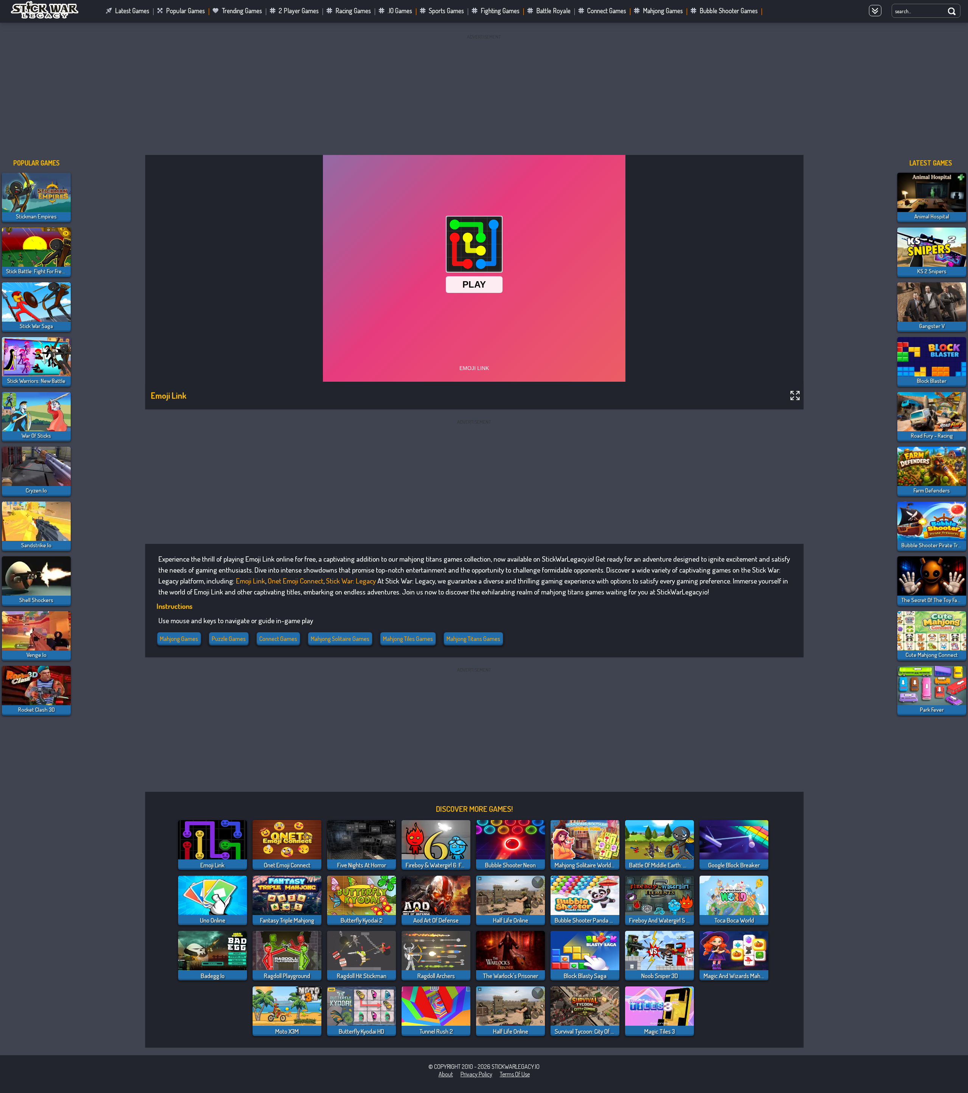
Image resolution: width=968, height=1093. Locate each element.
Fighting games (500, 10)
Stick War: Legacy (351, 580)
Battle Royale (553, 10)
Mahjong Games (663, 10)
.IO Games (400, 10)
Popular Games (185, 10)
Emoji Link (250, 580)
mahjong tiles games (408, 638)
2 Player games (299, 10)
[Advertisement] (484, 94)
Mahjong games (179, 638)
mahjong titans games (473, 638)
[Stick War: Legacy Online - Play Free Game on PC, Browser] (49, 16)
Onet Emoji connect (295, 580)
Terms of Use (515, 1074)
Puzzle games (229, 638)
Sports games (446, 10)
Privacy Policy (476, 1074)
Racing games (353, 10)
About (446, 1074)
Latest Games (132, 10)
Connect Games (606, 10)
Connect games (278, 638)
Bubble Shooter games (729, 10)
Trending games (242, 10)
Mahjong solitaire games (340, 638)
